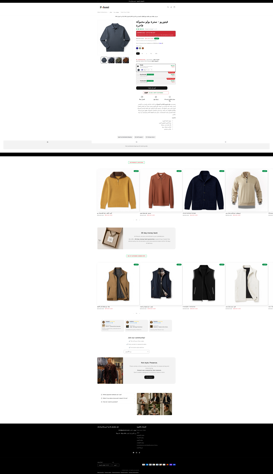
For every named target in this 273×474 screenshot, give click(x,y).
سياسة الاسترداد (140, 437)
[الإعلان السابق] (97, 1)
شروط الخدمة (140, 447)
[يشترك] (147, 351)
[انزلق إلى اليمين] (131, 60)
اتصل (135, 430)
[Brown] (143, 48)
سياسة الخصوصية (140, 435)
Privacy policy (108, 472)
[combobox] (144, 70)
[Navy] (137, 48)
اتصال (138, 432)
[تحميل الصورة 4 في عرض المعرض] (111, 60)
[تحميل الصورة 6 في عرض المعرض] (125, 60)
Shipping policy (124, 472)
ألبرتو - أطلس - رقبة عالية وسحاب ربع (104, 213)
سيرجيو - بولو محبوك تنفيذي (145, 213)
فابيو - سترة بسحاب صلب (231, 306)
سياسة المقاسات (140, 442)
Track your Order (141, 430)
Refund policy (100, 472)
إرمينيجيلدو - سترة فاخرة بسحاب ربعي (233, 213)
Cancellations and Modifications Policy (147, 445)
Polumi (126, 470)
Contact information (133, 472)
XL (151, 53)
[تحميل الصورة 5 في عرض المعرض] (118, 60)
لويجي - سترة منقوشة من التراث (146, 306)
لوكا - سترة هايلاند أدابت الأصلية (103, 306)
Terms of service (116, 472)
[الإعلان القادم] (175, 1)
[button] (103, 12)
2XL (156, 53)
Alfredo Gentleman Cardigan (189, 213)
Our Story (149, 377)
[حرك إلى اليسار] (99, 60)
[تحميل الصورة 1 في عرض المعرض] (104, 60)
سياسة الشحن (140, 440)
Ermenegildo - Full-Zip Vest (189, 306)
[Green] (140, 48)
